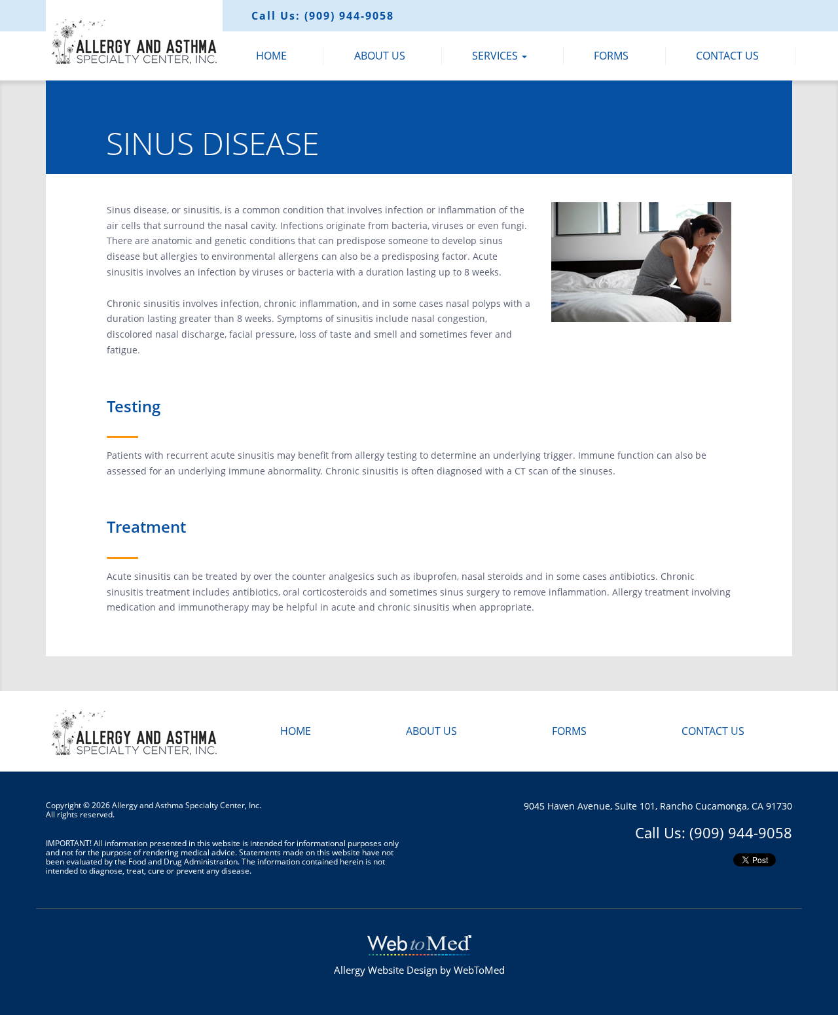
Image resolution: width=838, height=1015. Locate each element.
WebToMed (479, 969)
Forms (569, 731)
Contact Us (713, 731)
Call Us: (322, 16)
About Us (431, 731)
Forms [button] (611, 55)
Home (295, 731)
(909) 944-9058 (740, 832)
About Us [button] (379, 55)
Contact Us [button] (727, 55)
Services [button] (496, 55)
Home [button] (271, 55)
